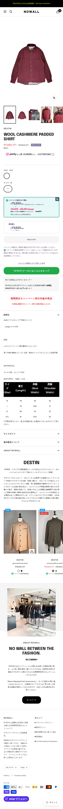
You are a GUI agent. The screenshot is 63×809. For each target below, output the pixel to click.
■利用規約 (38, 736)
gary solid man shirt (20, 563)
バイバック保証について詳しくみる (31, 263)
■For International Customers (46, 741)
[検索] (10, 11)
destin (7, 128)
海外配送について (12, 442)
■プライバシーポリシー (43, 722)
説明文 (7, 315)
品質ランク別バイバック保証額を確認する (21, 214)
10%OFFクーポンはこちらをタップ (31, 271)
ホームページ (31, 700)
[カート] (57, 11)
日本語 (22, 767)
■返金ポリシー (40, 727)
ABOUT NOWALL (12, 450)
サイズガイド (10, 434)
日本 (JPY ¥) (10, 767)
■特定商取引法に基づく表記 (45, 732)
